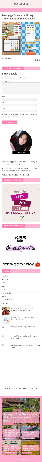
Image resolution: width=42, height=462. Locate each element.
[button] (39, 9)
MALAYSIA (5, 276)
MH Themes (32, 459)
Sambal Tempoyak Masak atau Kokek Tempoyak (29, 448)
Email (4, 102)
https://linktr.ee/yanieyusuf (18, 175)
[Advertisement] (19, 368)
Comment (5, 81)
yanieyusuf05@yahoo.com (23, 170)
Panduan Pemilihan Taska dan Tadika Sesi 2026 (11, 448)
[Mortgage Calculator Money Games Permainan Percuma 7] (21, 54)
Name (4, 96)
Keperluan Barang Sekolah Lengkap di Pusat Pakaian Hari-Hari (30, 434)
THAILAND (5, 279)
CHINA (4, 289)
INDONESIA (5, 286)
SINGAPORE (6, 283)
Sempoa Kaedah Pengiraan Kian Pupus (24, 327)
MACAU (4, 296)
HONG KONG (6, 293)
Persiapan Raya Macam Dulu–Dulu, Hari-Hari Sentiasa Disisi (20, 417)
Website (4, 108)
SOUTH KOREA (7, 300)
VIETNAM (5, 303)
